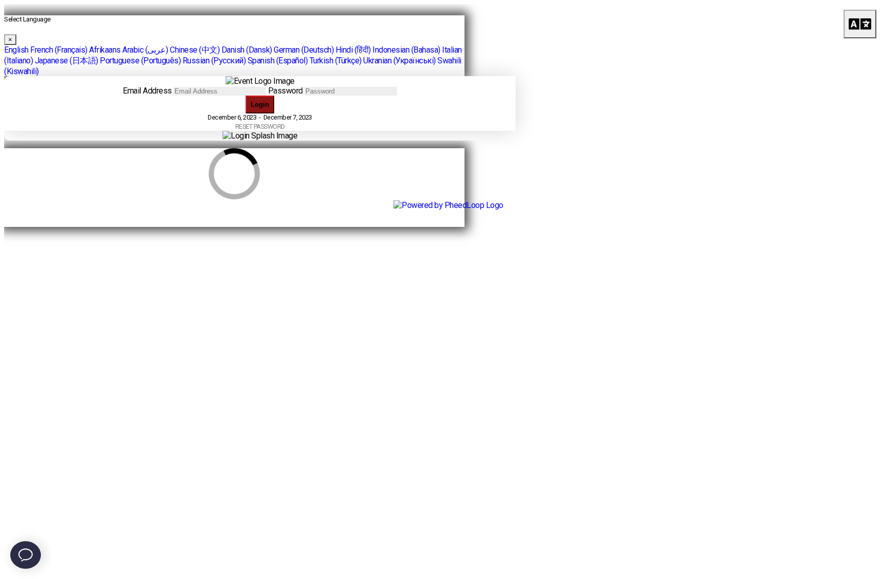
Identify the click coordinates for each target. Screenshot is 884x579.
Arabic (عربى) (145, 50)
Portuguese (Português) (140, 60)
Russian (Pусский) (214, 60)
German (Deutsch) (304, 50)
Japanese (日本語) (66, 60)
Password (285, 91)
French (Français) (58, 50)
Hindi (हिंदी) (353, 50)
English (16, 50)
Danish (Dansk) (247, 50)
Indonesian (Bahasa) (406, 50)
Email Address (147, 91)
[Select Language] (860, 24)
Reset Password (260, 126)
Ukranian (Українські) (399, 60)
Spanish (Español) (278, 60)
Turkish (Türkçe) (336, 60)
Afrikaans (105, 50)
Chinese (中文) (194, 50)
